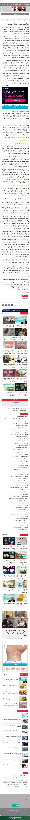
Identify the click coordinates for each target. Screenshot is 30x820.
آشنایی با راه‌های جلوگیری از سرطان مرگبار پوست (19, 421)
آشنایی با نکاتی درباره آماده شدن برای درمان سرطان (19, 476)
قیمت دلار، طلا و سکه (24, 797)
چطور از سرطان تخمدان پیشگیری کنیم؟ (21, 505)
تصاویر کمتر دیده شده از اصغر (21, 14)
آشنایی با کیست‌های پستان (22, 427)
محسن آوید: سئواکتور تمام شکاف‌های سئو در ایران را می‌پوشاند (11, 742)
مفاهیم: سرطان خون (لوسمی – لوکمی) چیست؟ (19, 520)
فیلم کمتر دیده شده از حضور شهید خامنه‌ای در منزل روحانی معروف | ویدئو (16, 632)
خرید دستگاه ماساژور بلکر (22, 778)
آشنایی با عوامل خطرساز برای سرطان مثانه (20, 511)
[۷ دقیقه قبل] (15, 619)
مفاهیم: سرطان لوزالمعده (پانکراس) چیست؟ (20, 452)
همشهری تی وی (6, 4)
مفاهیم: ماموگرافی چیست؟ (22, 465)
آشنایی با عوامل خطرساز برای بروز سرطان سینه (19, 469)
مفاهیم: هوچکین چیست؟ (23, 523)
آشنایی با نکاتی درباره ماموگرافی (22, 489)
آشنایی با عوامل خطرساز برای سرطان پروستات (20, 431)
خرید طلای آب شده (14, 780)
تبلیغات (26, 799)
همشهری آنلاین (18, 9)
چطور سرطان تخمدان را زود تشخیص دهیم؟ (20, 456)
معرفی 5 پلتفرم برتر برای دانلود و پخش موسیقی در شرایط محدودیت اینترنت (12, 754)
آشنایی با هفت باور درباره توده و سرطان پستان (20, 449)
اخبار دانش (22, 18)
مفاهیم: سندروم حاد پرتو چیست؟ (21, 440)
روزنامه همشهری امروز (26, 4)
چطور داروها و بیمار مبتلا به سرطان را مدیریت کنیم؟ (19, 471)
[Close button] (29, 815)
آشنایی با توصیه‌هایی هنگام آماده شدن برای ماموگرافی (18, 487)
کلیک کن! (15, 665)
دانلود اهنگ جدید (16, 786)
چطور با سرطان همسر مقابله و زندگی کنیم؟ (20, 482)
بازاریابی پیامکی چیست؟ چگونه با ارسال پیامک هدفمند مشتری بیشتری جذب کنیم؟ (11, 765)
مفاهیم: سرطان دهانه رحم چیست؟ (21, 458)
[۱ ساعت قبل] (25, 715)
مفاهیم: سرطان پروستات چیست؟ (21, 436)
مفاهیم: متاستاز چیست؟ (23, 441)
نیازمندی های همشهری (18, 4)
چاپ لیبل (5, 782)
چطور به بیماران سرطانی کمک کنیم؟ (21, 518)
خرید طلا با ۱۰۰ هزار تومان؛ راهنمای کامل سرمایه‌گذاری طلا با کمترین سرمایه (12, 726)
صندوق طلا (10, 784)
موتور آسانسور (15, 775)
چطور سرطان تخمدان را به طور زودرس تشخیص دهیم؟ (18, 503)
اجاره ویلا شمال (14, 778)
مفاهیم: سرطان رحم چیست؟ (22, 478)
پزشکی (18, 18)
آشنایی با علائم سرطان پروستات (22, 416)
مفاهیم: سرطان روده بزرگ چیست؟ (21, 463)
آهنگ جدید (19, 782)
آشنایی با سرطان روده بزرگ (22, 529)
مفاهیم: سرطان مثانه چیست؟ (22, 491)
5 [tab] (15, 638)
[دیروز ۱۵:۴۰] (25, 721)
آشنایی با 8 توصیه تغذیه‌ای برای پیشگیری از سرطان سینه (18, 498)
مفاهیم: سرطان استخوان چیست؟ (21, 480)
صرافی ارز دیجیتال (17, 784)
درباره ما (26, 796)
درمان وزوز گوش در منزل (17, 713)
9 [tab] (9, 638)
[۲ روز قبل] (25, 744)
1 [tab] (21, 638)
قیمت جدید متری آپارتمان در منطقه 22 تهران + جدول (13, 747)
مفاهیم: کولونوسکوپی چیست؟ (22, 485)
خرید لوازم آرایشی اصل (23, 780)
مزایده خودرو (6, 780)
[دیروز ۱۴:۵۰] (25, 727)
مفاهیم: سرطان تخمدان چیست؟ (22, 451)
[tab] (15, 400)
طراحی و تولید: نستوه (14, 813)
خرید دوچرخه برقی (12, 782)
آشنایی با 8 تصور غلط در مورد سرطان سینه (20, 425)
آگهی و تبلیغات (12, 4)
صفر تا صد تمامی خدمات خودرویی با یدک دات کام (13, 736)
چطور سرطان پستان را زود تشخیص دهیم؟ (20, 496)
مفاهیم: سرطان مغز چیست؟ (22, 445)
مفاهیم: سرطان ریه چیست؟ (22, 522)
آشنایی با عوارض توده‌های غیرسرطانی (21, 502)
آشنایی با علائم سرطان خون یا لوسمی (21, 420)
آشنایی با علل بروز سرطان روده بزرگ (21, 507)
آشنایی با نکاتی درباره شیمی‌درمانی (21, 483)
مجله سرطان (25, 298)
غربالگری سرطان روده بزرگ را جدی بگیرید (19, 410)
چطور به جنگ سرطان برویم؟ (22, 492)
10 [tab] (7, 638)
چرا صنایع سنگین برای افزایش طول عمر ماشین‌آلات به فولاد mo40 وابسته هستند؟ (12, 759)
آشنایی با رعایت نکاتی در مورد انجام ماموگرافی (20, 423)
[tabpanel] (15, 624)
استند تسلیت (25, 782)
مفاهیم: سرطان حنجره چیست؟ (22, 516)
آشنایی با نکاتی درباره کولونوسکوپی (21, 454)
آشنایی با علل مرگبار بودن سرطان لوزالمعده (20, 461)
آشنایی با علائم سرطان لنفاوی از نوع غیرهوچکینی (19, 429)
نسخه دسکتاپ (15, 805)
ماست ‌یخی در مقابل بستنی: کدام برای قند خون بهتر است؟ (17, 408)
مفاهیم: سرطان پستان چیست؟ (22, 525)
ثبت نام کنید (15, 107)
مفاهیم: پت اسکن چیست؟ (22, 460)
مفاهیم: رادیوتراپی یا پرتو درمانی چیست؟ (20, 500)
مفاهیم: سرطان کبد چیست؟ (22, 513)
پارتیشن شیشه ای (24, 786)
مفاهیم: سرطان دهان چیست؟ (22, 438)
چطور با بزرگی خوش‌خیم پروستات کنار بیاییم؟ (20, 443)
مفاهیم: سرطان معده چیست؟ (22, 467)
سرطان (27, 37)
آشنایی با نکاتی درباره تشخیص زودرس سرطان (20, 527)
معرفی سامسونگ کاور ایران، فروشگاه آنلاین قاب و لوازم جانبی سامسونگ (11, 731)
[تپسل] (2, 85)
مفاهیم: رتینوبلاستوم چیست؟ (22, 509)
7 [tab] (12, 638)
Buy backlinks (24, 784)
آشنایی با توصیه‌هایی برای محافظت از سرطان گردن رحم (18, 514)
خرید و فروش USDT (23, 775)
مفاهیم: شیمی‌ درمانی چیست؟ (18, 24)
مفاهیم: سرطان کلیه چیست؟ (22, 474)
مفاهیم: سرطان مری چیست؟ (22, 472)
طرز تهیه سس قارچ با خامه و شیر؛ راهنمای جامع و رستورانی (12, 719)
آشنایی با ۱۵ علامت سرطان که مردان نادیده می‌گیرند (19, 494)
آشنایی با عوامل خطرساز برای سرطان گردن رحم (19, 432)
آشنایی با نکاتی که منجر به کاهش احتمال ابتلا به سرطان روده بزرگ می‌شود (15, 418)
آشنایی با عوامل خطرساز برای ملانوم (21, 447)
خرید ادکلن (7, 778)
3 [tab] (18, 638)
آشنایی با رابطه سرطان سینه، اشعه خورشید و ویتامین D (18, 434)
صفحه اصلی (27, 18)
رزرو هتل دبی (8, 786)
